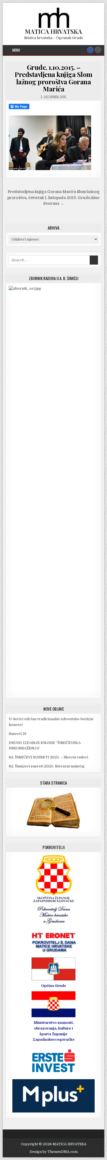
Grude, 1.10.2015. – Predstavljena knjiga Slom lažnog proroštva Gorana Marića (53, 78)
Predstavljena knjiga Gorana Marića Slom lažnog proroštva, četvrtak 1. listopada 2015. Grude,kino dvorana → (53, 198)
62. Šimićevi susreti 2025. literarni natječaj (46, 766)
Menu (16, 50)
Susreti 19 (17, 734)
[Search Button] (98, 50)
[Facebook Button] (90, 50)
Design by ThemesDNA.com (54, 1152)
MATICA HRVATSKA (53, 31)
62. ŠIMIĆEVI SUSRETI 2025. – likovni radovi (48, 757)
